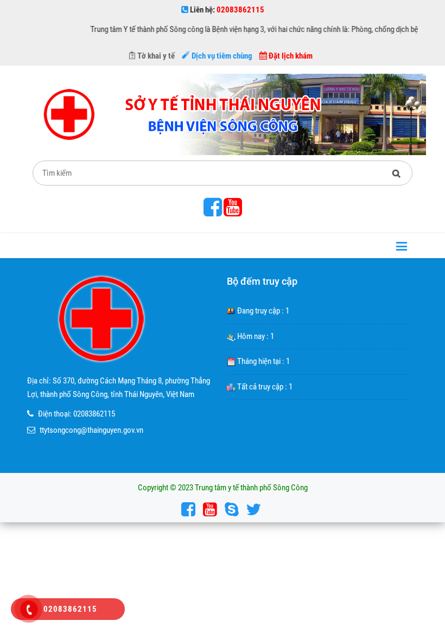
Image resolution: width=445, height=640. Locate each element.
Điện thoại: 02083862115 (76, 414)
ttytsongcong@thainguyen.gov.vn (91, 430)
